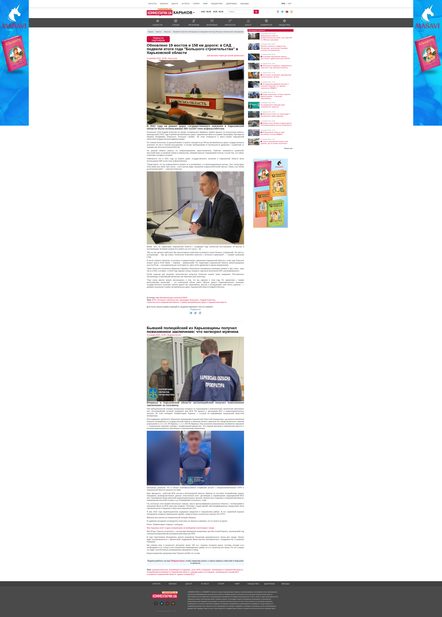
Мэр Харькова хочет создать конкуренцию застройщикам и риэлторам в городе (180, 528)
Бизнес (173, 584)
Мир (237, 584)
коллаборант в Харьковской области (227, 570)
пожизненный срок (160, 570)
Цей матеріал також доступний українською (225, 56)
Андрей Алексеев (207, 300)
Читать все (288, 148)
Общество (253, 584)
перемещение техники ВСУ (226, 572)
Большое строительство (168, 300)
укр (289, 4)
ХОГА (154, 300)
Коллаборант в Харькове (179, 570)
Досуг (189, 584)
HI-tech (205, 584)
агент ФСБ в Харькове (201, 570)
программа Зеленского (189, 300)
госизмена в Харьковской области (161, 574)
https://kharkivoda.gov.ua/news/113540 (171, 298)
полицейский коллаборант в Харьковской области (168, 572)
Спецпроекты (269, 4)
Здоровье (269, 584)
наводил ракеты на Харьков (202, 572)
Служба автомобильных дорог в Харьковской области (203, 302)
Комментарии (162, 611)
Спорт (221, 584)
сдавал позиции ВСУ (186, 574)
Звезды (285, 584)
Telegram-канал (178, 561)
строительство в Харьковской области (163, 302)
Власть (157, 584)
